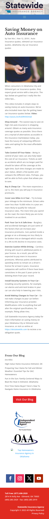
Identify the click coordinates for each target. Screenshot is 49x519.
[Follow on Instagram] (20, 478)
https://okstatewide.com (16, 329)
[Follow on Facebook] (10, 478)
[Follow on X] (29, 478)
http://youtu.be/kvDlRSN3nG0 (18, 116)
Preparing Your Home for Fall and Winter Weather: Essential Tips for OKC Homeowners (23, 371)
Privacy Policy (38, 513)
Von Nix (11, 38)
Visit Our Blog (24, 399)
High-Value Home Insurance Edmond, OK (23, 364)
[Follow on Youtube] (39, 478)
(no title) (8, 359)
